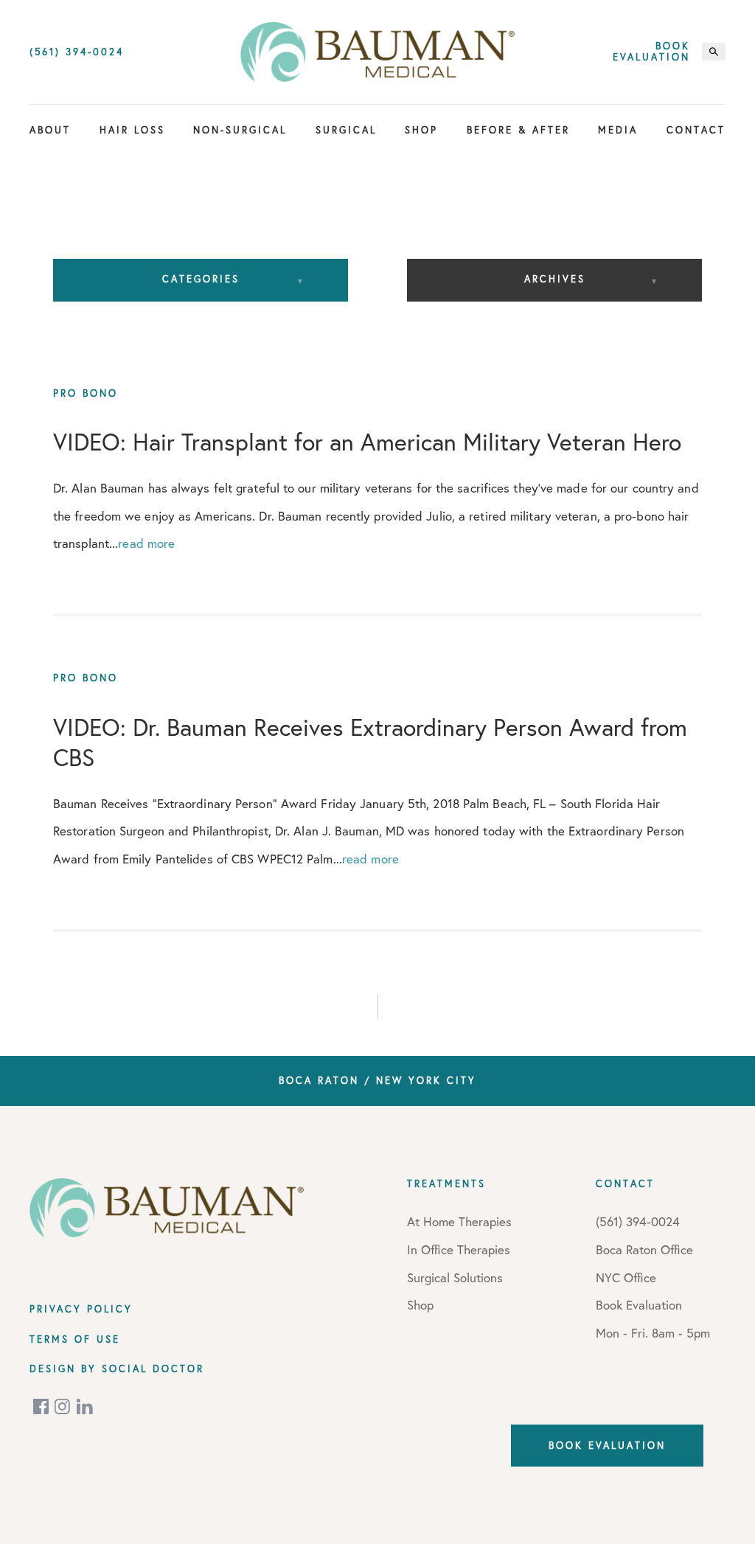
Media (618, 130)
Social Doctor (153, 1368)
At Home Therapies (459, 1221)
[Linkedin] (85, 1406)
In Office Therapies (458, 1249)
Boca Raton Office (644, 1249)
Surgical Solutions (455, 1277)
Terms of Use (74, 1339)
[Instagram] (63, 1406)
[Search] (714, 51)
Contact (696, 130)
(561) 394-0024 (76, 52)
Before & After (518, 130)
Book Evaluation (651, 52)
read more (146, 543)
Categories (201, 279)
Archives (554, 279)
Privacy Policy (81, 1309)
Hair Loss (132, 130)
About (50, 130)
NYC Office (626, 1277)
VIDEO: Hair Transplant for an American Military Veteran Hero (367, 441)
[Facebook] (42, 1406)
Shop (421, 130)
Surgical (346, 130)
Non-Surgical (240, 130)
